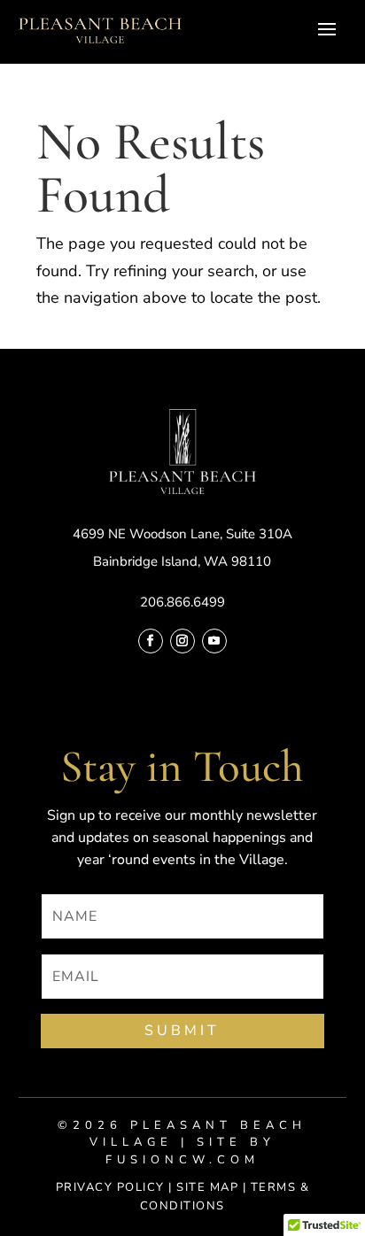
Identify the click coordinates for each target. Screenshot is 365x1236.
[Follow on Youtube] (214, 641)
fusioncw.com (182, 1160)
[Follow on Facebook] (150, 641)
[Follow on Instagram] (182, 641)
